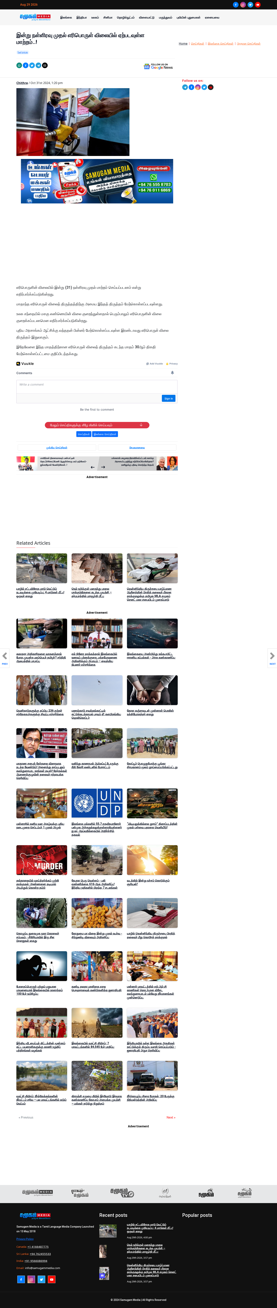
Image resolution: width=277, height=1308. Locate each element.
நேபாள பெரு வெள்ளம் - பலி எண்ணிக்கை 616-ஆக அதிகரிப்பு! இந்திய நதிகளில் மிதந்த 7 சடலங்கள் (95, 884)
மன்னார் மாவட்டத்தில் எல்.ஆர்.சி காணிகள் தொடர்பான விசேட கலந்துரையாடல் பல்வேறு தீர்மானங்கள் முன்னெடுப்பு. (150, 992)
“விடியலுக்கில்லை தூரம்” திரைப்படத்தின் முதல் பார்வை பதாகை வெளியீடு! (152, 825)
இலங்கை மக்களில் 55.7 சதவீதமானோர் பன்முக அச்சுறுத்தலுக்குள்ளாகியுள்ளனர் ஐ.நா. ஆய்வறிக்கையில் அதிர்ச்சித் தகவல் (97, 829)
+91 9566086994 (35, 1261)
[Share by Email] (45, 65)
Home (183, 43)
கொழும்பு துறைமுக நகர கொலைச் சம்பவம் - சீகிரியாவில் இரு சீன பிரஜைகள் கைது (37, 937)
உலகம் (95, 17)
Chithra (22, 83)
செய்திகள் (197, 43)
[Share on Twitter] (32, 65)
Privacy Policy (25, 1239)
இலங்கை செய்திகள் (220, 43)
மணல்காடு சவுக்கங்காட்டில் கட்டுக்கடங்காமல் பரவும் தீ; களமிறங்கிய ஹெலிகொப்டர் (96, 714)
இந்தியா (82, 17)
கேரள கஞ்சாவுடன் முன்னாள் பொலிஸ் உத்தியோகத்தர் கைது (150, 712)
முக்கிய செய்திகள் (56, 447)
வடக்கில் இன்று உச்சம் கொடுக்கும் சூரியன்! (148, 882)
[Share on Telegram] (38, 65)
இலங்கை (66, 17)
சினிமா (107, 17)
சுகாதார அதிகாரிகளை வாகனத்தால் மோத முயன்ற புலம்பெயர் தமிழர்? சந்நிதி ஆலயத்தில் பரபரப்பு (41, 657)
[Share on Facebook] (25, 65)
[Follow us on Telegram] (185, 87)
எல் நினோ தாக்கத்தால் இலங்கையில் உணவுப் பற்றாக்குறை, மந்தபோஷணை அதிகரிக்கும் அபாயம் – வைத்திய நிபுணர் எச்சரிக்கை (94, 659)
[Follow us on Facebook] (191, 87)
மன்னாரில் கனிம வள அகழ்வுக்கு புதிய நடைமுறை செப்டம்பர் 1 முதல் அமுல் (40, 825)
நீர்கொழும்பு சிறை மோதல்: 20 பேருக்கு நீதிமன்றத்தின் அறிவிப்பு (150, 1098)
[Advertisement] (97, 242)
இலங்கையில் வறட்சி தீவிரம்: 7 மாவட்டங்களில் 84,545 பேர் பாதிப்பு (93, 1045)
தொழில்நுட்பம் (126, 17)
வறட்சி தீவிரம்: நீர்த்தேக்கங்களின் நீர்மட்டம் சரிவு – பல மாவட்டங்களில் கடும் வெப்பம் (41, 1099)
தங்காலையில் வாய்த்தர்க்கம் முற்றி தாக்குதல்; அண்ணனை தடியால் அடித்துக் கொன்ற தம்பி (37, 884)
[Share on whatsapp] (19, 65)
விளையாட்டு (147, 17)
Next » (171, 1117)
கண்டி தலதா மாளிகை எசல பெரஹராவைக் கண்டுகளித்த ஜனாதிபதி (97, 988)
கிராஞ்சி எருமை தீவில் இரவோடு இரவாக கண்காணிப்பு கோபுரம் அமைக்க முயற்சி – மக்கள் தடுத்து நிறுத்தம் (97, 1099)
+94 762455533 (40, 1254)
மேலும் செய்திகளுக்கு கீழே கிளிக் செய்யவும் (81, 425)
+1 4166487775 (38, 1246)
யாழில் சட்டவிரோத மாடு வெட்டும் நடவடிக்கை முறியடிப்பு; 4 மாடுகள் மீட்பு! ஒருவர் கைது (40, 592)
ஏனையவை (212, 17)
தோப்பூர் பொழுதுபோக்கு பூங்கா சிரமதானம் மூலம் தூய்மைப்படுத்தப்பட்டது (152, 765)
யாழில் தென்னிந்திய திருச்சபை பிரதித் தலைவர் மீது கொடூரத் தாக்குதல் (151, 935)
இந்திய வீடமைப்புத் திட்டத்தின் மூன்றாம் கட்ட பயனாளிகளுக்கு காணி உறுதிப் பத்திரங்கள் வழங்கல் (40, 1046)
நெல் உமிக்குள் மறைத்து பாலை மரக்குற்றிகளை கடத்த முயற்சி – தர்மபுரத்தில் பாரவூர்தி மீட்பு (92, 592)
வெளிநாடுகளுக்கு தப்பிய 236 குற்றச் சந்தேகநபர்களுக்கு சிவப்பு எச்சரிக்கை (40, 712)
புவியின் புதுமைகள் (188, 17)
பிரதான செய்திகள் (249, 43)
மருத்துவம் (165, 17)
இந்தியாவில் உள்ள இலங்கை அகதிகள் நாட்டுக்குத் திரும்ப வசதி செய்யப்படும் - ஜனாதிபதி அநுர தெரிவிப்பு (151, 1046)
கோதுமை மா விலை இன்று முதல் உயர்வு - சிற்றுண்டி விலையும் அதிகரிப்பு (97, 935)
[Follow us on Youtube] (210, 87)
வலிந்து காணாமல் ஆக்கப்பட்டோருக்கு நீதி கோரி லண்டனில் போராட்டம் (95, 765)
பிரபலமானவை (137, 447)
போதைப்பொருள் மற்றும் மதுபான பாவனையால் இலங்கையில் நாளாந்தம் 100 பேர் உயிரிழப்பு (39, 990)
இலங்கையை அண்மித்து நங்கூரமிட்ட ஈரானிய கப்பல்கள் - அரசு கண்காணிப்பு (151, 655)
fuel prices (23, 52)
